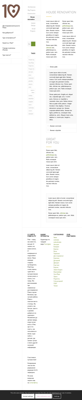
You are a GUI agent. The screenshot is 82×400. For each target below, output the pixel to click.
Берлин (56, 249)
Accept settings (28, 396)
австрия (31, 72)
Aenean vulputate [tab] (55, 130)
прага (30, 104)
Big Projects (31, 10)
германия (31, 78)
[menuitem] (11, 26)
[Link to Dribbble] (16, 61)
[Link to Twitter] (5, 61)
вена (30, 75)
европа (30, 84)
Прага (55, 276)
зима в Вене (32, 91)
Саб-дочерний (58, 281)
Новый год (31, 59)
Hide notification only (43, 396)
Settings (56, 396)
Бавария (56, 247)
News (55, 237)
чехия (30, 111)
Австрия (56, 244)
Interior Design (33, 24)
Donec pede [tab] (53, 67)
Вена (55, 251)
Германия (57, 253)
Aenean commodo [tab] (55, 126)
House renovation (31, 18)
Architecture (31, 7)
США (55, 283)
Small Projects (32, 30)
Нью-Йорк (31, 63)
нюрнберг (31, 98)
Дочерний (57, 260)
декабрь (31, 81)
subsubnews (57, 242)
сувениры (31, 108)
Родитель (31, 66)
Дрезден (56, 263)
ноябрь (30, 95)
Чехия (56, 286)
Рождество (31, 69)
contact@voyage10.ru (36, 383)
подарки (31, 101)
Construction (31, 13)
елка (30, 87)
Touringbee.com (49, 244)
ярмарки (31, 113)
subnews (56, 240)
